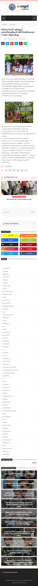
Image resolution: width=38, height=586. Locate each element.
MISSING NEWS (7, 396)
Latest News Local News (9, 367)
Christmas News (7, 294)
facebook (29, 253)
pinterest (29, 244)
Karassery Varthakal (23, 580)
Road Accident (7, 431)
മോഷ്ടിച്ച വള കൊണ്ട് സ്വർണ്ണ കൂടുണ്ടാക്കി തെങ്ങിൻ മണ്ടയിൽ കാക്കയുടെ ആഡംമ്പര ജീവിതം (19, 504)
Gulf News (5, 309)
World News (6, 451)
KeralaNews (6, 341)
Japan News (6, 317)
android (29, 240)
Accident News (7, 285)
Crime (4, 297)
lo (3, 378)
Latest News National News (10, 370)
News (4, 413)
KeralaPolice (6, 344)
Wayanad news (7, 440)
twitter (11, 253)
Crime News (6, 300)
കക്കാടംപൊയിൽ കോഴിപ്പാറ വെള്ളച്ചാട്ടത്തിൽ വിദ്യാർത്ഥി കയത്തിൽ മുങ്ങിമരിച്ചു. (19, 523)
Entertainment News (8, 306)
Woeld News (6, 442)
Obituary (5, 271)
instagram (11, 249)
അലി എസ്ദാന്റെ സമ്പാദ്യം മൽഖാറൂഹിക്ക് (18, 199)
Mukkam (5, 399)
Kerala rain (6, 335)
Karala (4, 320)
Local (4, 381)
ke (3, 326)
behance (11, 240)
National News (7, 408)
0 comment (23, 39)
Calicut (5, 288)
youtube (29, 249)
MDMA (5, 393)
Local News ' (6, 387)
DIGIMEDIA (22, 582)
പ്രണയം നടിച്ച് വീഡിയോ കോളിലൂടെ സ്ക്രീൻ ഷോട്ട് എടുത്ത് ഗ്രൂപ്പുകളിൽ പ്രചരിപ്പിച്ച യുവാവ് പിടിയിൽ (19, 495)
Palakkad (5, 428)
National (5, 405)
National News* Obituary (9, 410)
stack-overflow (30, 235)
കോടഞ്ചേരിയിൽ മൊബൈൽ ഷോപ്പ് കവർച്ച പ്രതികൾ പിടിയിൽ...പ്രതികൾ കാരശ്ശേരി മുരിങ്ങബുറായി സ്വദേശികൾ (19, 543)
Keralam (5, 338)
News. (4, 419)
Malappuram (6, 390)
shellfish (5, 434)
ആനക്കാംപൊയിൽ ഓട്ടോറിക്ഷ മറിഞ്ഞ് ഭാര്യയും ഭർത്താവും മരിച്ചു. (19, 551)
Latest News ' (6, 364)
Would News (6, 454)
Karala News (6, 323)
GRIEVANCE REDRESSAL (10, 572)
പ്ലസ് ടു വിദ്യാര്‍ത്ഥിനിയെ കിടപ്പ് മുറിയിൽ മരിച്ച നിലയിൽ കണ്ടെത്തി (19, 475)
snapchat (11, 235)
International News (19, 196)
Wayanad (5, 437)
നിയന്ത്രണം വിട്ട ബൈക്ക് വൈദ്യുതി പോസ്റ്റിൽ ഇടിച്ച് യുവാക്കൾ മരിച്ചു (19, 484)
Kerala (4, 329)
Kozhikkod (5, 346)
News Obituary (7, 416)
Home (5, 24)
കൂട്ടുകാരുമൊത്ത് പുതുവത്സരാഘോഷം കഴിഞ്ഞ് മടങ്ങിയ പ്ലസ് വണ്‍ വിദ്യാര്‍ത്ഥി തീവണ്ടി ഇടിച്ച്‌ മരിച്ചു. (19, 533)
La (3, 349)
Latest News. (6, 376)
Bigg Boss (6, 274)
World (4, 445)
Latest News (6, 268)
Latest (4, 355)
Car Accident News (8, 291)
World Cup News (7, 448)
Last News (12, 24)
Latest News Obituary (9, 373)
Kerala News (6, 332)
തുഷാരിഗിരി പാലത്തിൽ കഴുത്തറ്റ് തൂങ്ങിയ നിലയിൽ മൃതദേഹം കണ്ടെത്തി (19, 513)
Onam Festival (7, 425)
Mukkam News (7, 402)
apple (11, 244)
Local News (6, 384)
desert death (6, 303)
